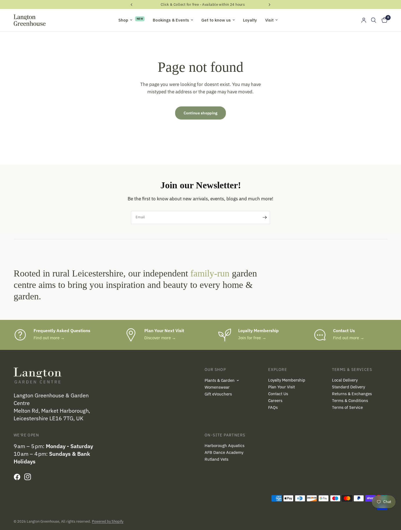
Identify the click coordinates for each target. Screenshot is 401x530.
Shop (123, 20)
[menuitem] (131, 20)
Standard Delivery (348, 386)
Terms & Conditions (350, 400)
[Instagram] (29, 477)
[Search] (373, 20)
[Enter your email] (264, 217)
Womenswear (217, 387)
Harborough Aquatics (224, 445)
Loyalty (250, 20)
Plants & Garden (220, 380)
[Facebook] (18, 477)
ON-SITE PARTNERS (225, 435)
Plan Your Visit (281, 386)
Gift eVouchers (218, 394)
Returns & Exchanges (352, 393)
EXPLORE (277, 369)
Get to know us (216, 20)
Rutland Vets (216, 459)
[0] (383, 20)
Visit (269, 20)
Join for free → (252, 337)
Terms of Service (347, 407)
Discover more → (160, 337)
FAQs (273, 407)
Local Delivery (345, 380)
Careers (275, 400)
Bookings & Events (171, 20)
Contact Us (278, 393)
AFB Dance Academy (224, 452)
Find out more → (49, 337)
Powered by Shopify (107, 521)
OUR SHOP (215, 369)
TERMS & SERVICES (352, 369)
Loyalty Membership (286, 380)
